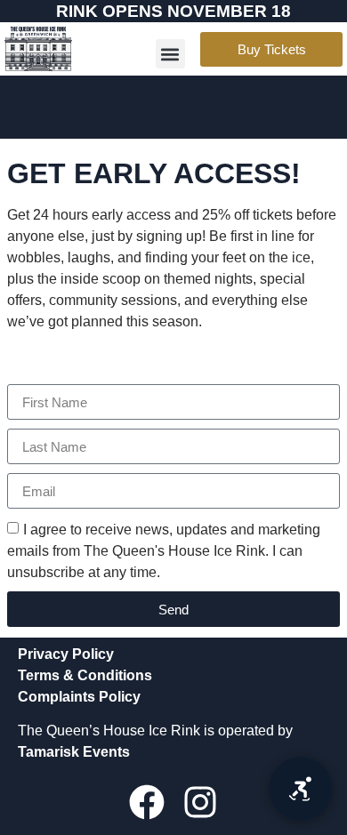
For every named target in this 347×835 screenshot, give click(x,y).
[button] (170, 53)
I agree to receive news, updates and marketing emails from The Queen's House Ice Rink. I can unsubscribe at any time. (163, 551)
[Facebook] (147, 802)
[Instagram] (200, 802)
